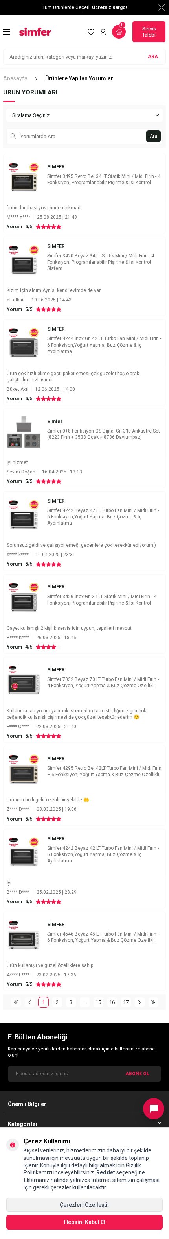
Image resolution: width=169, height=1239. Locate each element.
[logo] (35, 32)
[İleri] (140, 1002)
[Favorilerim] (91, 32)
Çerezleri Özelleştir (85, 1205)
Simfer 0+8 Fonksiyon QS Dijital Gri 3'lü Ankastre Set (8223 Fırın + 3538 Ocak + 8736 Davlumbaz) (103, 434)
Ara (153, 136)
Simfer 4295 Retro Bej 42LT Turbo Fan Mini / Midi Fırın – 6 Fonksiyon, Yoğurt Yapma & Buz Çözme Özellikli (104, 771)
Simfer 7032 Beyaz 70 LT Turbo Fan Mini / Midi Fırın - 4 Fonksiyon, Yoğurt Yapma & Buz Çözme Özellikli (103, 682)
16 (112, 1002)
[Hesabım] (103, 32)
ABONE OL (137, 1073)
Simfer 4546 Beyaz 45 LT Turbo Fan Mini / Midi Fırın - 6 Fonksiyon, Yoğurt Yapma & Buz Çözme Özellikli (103, 937)
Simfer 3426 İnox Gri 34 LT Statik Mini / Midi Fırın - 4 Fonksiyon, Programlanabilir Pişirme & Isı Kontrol (101, 600)
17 (126, 1002)
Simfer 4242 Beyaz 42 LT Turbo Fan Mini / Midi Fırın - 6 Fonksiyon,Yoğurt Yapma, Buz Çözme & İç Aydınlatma (103, 517)
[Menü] (6, 32)
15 (98, 1002)
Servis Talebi (149, 32)
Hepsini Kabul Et (84, 1222)
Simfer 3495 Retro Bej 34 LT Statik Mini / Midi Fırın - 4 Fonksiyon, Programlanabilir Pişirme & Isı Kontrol (103, 179)
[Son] (153, 1002)
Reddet (105, 1172)
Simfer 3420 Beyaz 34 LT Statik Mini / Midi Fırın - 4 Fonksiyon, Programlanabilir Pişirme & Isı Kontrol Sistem (100, 262)
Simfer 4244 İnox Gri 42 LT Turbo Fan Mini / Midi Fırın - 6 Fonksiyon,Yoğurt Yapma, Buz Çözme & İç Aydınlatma (104, 345)
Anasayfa (15, 78)
